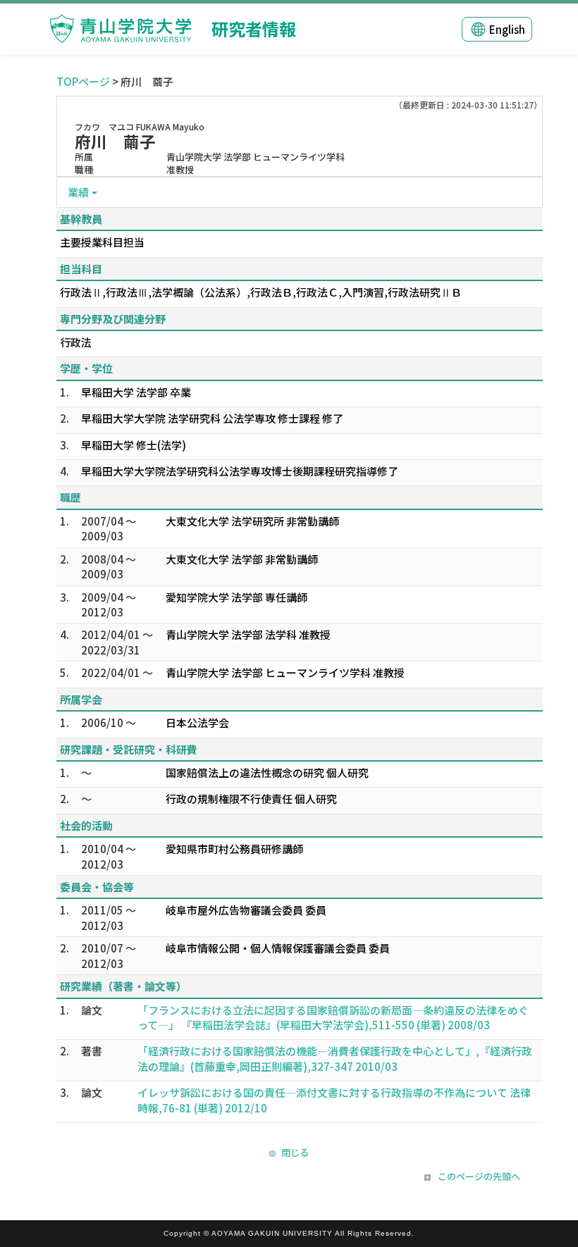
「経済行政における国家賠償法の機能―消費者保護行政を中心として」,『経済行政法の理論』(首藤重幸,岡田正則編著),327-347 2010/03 (334, 1058)
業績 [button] (78, 192)
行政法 (76, 342)
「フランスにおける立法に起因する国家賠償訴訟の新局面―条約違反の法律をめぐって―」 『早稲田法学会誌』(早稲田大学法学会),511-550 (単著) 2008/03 (333, 1017)
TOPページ (83, 81)
